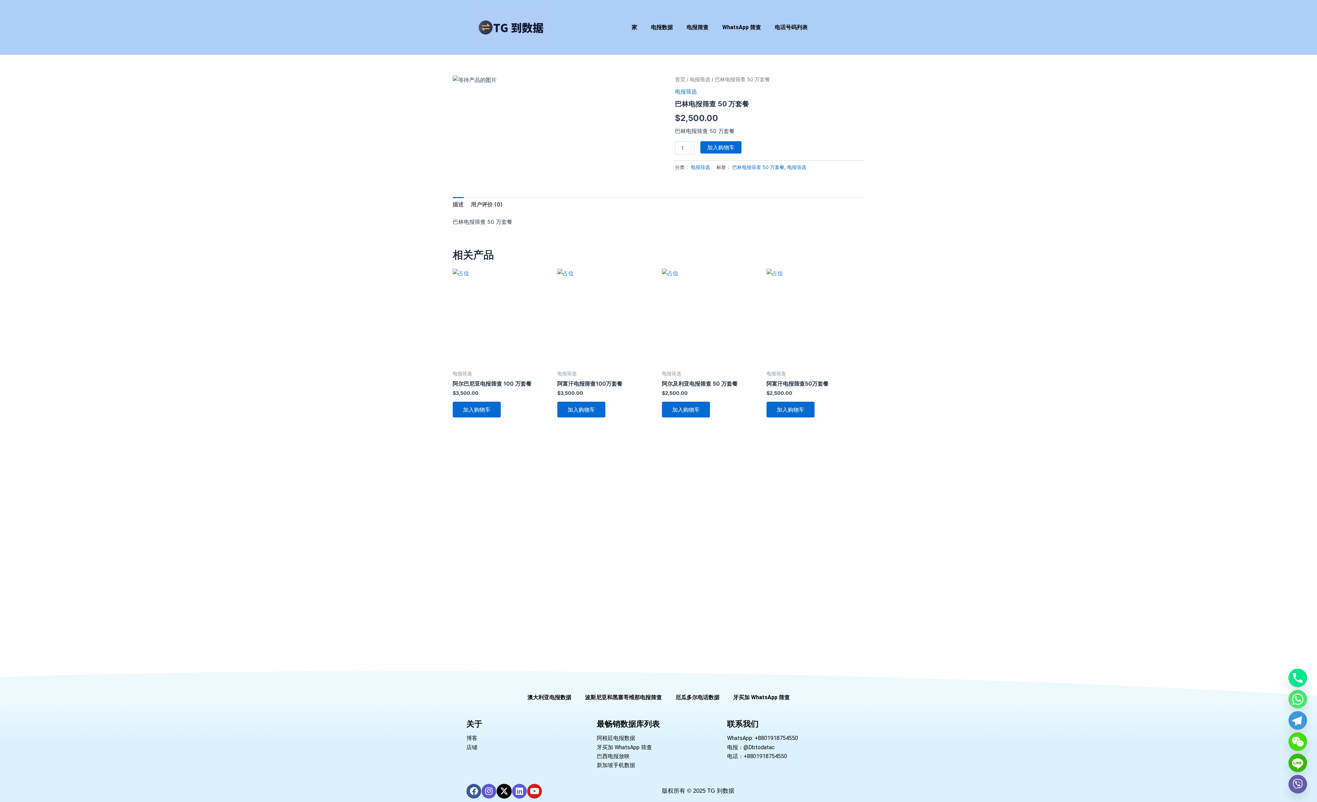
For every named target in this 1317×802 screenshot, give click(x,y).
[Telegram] (1298, 720)
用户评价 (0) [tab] (487, 204)
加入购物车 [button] (476, 409)
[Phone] (1298, 678)
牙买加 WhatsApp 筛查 (761, 697)
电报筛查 (698, 27)
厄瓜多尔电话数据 (698, 697)
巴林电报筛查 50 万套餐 (758, 167)
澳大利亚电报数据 (549, 697)
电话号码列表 (791, 27)
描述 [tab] (458, 204)
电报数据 (662, 27)
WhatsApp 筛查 (741, 27)
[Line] (1298, 763)
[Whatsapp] (1298, 699)
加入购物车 (721, 147)
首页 (680, 79)
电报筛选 (700, 79)
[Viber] (1298, 784)
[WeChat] (1298, 741)
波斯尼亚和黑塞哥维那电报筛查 (623, 697)
